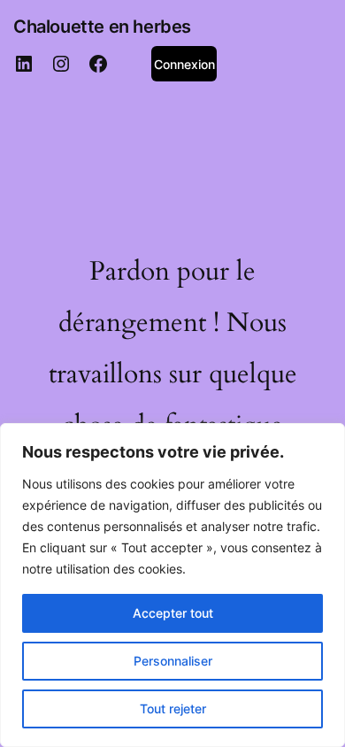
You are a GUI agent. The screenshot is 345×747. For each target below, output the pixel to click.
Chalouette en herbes (102, 26)
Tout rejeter (173, 708)
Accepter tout (173, 612)
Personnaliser (173, 660)
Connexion (184, 64)
